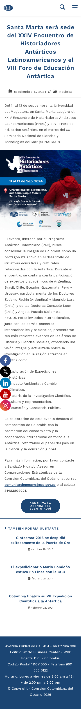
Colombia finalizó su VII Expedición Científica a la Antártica (40, 598)
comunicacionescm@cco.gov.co (30, 485)
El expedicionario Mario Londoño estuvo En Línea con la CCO (40, 569)
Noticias (65, 91)
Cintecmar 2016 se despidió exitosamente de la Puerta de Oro (40, 540)
